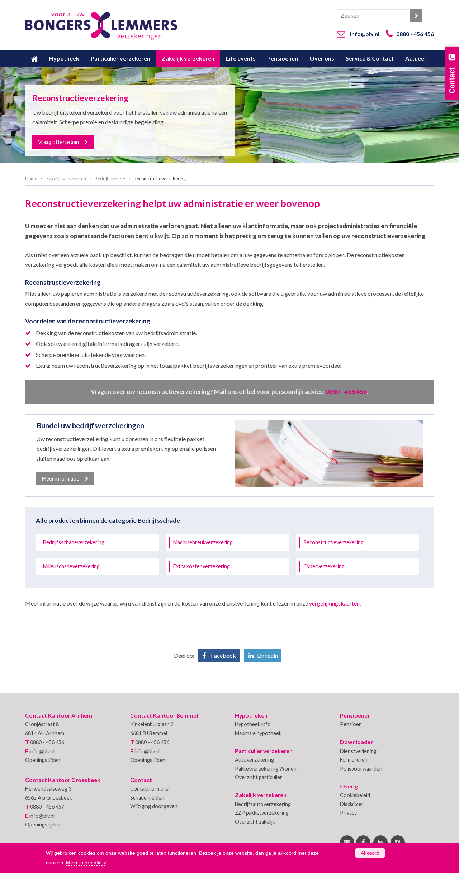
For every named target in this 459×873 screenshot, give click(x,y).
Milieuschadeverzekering (71, 566)
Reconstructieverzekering (333, 542)
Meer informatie (60, 479)
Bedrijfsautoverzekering (263, 804)
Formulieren (354, 760)
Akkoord (370, 853)
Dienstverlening (358, 751)
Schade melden (147, 798)
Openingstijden (42, 760)
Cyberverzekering (324, 566)
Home (31, 179)
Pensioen (351, 724)
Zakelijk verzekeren (66, 179)
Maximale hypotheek (258, 733)
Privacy (348, 813)
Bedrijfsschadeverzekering (73, 542)
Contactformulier (150, 789)
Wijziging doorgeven (154, 806)
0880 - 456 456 (415, 33)
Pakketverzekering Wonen (266, 769)
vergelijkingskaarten (334, 603)
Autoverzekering (254, 760)
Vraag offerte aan (58, 142)
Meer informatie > (86, 862)
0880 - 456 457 (47, 807)
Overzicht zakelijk (255, 822)
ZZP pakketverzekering (262, 813)
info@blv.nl (364, 33)
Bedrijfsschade (110, 179)
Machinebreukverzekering (203, 542)
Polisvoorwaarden (361, 769)
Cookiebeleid (355, 795)
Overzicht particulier (258, 777)
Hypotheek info (253, 724)
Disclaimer (352, 804)
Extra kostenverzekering (201, 566)
